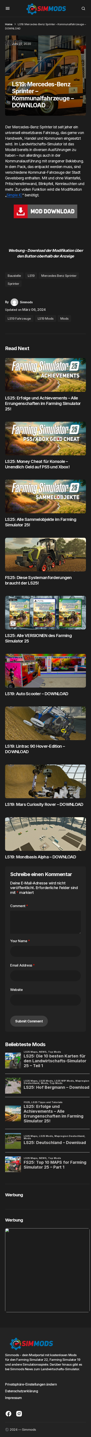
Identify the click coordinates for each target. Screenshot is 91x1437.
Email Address (22, 965)
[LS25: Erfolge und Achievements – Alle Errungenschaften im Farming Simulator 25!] (45, 375)
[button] (7, 8)
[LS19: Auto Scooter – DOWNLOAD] (45, 670)
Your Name (20, 941)
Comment (19, 906)
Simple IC (14, 195)
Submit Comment (29, 1021)
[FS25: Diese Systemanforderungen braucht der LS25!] (45, 554)
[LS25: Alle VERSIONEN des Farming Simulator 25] (45, 612)
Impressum (13, 1398)
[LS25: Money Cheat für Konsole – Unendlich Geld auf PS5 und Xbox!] (45, 438)
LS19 (31, 276)
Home (8, 24)
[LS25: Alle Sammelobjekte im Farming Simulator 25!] (45, 496)
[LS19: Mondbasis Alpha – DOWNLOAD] (45, 834)
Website (16, 990)
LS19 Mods (46, 319)
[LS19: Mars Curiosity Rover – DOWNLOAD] (45, 781)
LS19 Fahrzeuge (19, 319)
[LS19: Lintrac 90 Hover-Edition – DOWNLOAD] (45, 723)
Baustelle (14, 276)
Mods (64, 319)
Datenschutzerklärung (21, 1391)
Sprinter (13, 284)
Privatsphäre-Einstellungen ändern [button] (31, 1384)
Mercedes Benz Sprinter (58, 276)
